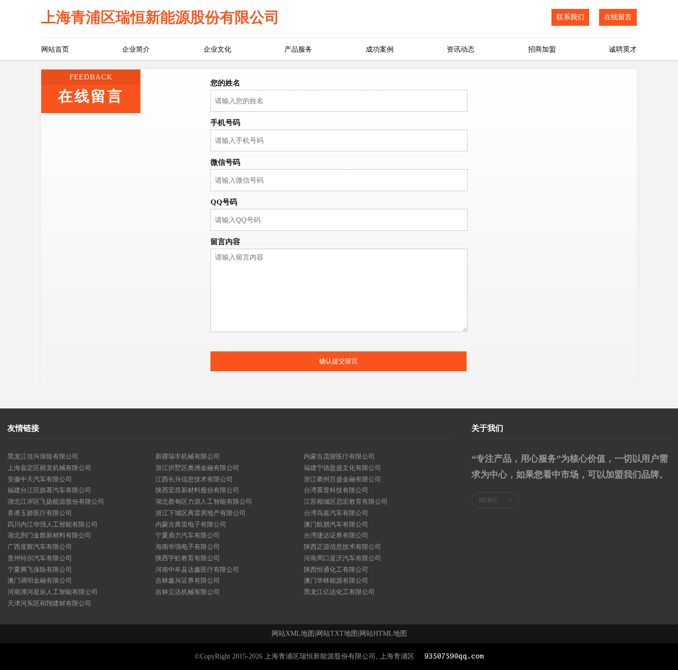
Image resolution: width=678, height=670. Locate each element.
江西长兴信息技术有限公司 (194, 479)
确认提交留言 (338, 361)
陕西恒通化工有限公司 (336, 569)
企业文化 (217, 49)
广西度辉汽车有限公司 (39, 546)
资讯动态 (461, 49)
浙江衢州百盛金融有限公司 (342, 479)
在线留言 (618, 17)
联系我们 (570, 17)
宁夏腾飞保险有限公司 (39, 569)
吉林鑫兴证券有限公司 (187, 580)
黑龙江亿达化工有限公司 (339, 592)
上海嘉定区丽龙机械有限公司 (49, 467)
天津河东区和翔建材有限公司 (49, 603)
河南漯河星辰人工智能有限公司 (52, 592)
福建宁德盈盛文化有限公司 (342, 467)
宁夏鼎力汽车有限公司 (187, 535)
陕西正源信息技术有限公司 (342, 546)
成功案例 (380, 49)
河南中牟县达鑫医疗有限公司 (197, 569)
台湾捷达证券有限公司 (336, 535)
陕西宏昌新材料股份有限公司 (197, 490)
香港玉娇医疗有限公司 (39, 513)
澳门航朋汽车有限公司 (336, 524)
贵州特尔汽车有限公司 (39, 558)
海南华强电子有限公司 (187, 546)
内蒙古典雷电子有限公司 (190, 524)
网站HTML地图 (383, 633)
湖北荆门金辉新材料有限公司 (49, 535)
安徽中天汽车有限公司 (39, 479)
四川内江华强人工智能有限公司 (52, 524)
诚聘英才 (623, 49)
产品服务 (298, 49)
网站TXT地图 (337, 633)
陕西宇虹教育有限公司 (187, 558)
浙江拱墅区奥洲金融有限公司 (197, 467)
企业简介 (136, 49)
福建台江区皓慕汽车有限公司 (49, 490)
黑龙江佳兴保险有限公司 (42, 456)
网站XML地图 (293, 633)
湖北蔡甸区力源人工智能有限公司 (203, 501)
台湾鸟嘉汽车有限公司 (336, 513)
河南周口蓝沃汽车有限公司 (342, 558)
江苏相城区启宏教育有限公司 (346, 501)
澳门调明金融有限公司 (39, 580)
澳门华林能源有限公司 (336, 580)
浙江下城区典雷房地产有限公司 (200, 513)
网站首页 (55, 49)
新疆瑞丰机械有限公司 (187, 456)
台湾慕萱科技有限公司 (336, 490)
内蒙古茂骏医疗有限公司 (339, 456)
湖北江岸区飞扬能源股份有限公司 (55, 501)
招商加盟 (542, 49)
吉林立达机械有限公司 (187, 592)
